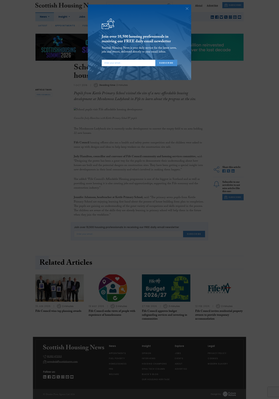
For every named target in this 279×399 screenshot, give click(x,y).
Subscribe (166, 62)
